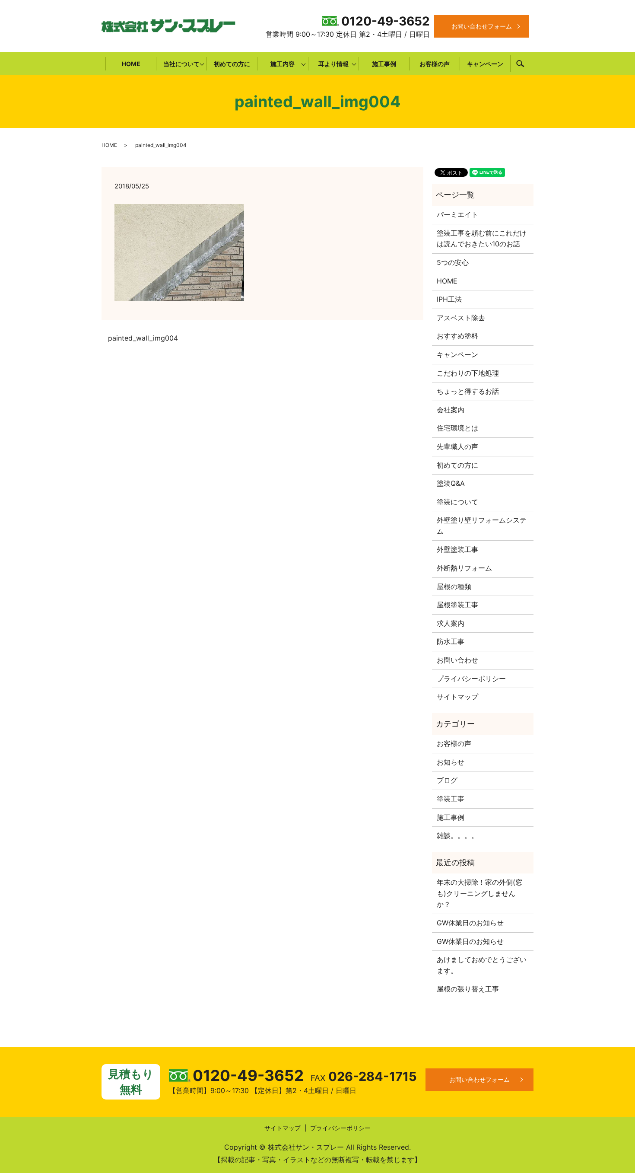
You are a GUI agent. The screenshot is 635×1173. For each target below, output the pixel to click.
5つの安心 (453, 262)
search (520, 63)
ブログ (447, 780)
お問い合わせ (457, 660)
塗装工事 (450, 798)
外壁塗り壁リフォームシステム (482, 526)
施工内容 (282, 63)
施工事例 (384, 63)
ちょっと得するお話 (468, 391)
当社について (181, 63)
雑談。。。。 (457, 835)
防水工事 (450, 641)
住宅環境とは (457, 428)
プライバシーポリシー (471, 678)
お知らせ (450, 762)
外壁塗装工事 (457, 549)
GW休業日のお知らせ (470, 922)
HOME (131, 63)
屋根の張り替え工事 (468, 989)
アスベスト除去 (461, 317)
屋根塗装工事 (457, 604)
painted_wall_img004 (143, 338)
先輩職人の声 (457, 446)
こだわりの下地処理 (468, 373)
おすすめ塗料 (457, 336)
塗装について (457, 501)
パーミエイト (457, 214)
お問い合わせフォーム (481, 26)
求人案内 (450, 623)
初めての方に (232, 63)
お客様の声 (434, 63)
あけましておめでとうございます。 (482, 965)
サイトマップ (457, 696)
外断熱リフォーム (464, 568)
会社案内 (450, 409)
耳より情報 (333, 63)
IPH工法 (449, 299)
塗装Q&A (451, 483)
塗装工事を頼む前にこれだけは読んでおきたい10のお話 (482, 239)
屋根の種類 (454, 586)
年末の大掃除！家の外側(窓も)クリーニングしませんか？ (479, 893)
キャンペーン (485, 63)
